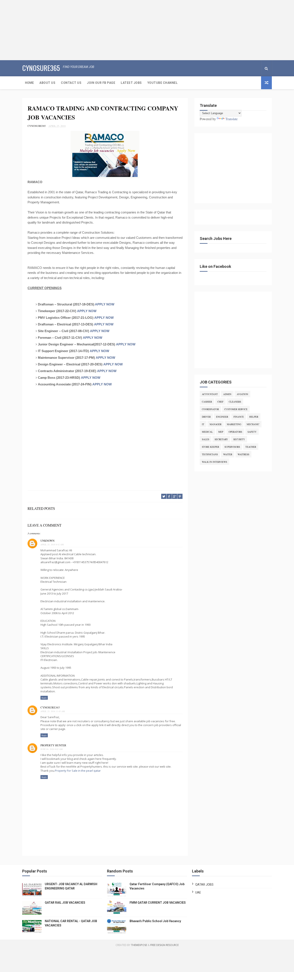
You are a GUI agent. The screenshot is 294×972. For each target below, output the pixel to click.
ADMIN (227, 394)
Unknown (47, 541)
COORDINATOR (210, 409)
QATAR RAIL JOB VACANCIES (65, 902)
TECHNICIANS (210, 454)
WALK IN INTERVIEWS (214, 461)
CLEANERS (235, 401)
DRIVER (206, 416)
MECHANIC (253, 424)
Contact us (71, 82)
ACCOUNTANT (210, 394)
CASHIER (207, 401)
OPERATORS (235, 431)
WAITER (227, 454)
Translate (231, 119)
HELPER (253, 416)
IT (203, 424)
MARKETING (234, 424)
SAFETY (252, 431)
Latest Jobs (131, 82)
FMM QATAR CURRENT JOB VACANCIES (158, 902)
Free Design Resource (164, 945)
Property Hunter (53, 745)
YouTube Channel (162, 82)
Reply (44, 697)
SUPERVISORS (232, 446)
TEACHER (250, 446)
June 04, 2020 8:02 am (51, 749)
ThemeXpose (139, 945)
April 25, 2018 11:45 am (52, 711)
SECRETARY (221, 439)
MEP (220, 431)
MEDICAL (207, 431)
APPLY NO (100, 384)
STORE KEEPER (210, 446)
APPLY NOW (104, 304)
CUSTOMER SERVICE (236, 409)
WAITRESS (243, 454)
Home (29, 82)
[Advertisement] (129, 30)
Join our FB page (101, 82)
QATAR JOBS (204, 884)
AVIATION (242, 394)
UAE (198, 892)
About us (47, 82)
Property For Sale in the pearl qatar (78, 771)
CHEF (220, 401)
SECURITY (239, 439)
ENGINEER (222, 416)
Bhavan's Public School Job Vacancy (155, 921)
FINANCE (239, 416)
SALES (205, 439)
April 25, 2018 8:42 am (52, 544)
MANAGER (215, 424)
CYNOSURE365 (41, 68)
